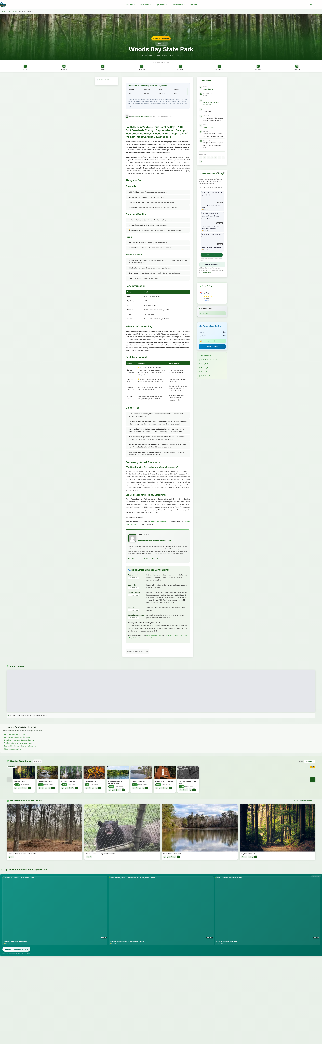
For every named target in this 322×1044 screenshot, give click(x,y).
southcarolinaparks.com (153, 635)
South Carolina (12, 11)
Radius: (301, 761)
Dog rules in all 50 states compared (140, 638)
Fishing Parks (205, 372)
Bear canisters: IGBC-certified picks (17, 737)
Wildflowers (207, 105)
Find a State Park (206, 376)
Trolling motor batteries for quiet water (18, 743)
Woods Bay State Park (159, 522)
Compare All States (211, 346)
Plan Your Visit (144, 5)
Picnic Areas (207, 102)
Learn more (207, 272)
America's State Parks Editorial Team (141, 116)
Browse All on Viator (212, 264)
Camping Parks (206, 368)
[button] (311, 5)
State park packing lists (12, 749)
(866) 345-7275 (208, 127)
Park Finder (193, 5)
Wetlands (216, 102)
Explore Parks (160, 5)
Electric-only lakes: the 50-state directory (19, 740)
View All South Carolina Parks (303, 801)
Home (4, 11)
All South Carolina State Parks (210, 360)
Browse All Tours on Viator (209, 255)
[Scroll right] (312, 779)
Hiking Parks (205, 364)
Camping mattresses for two (14, 734)
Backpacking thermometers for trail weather (20, 746)
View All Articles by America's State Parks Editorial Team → (145, 559)
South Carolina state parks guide (176, 635)
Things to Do (129, 5)
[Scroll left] (9, 779)
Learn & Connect (177, 5)
